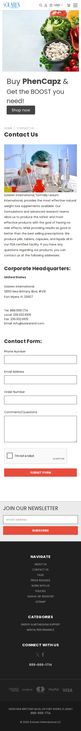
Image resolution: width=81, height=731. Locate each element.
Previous (6, 727)
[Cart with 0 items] (68, 5)
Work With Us (40, 585)
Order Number (14, 392)
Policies (40, 591)
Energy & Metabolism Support (40, 624)
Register (48, 596)
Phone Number (15, 351)
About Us (40, 564)
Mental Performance (40, 630)
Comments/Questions (40, 412)
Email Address (40, 372)
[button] (21, 110)
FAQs (40, 575)
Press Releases (40, 580)
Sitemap (40, 602)
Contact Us (40, 569)
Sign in (32, 596)
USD (57, 5)
